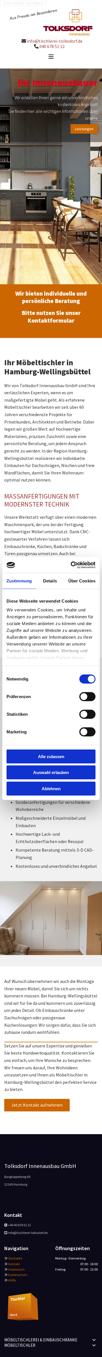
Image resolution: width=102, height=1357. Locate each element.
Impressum (16, 1269)
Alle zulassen (51, 756)
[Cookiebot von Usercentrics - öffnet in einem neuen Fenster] (71, 565)
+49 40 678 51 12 (19, 1225)
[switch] (87, 696)
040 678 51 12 (52, 46)
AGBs (12, 1280)
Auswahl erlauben (51, 772)
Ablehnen (51, 788)
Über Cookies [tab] (81, 580)
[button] (51, 57)
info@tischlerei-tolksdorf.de (54, 41)
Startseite (15, 1258)
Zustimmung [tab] (19, 580)
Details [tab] (50, 580)
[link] (94, 1340)
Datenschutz (17, 1275)
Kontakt (14, 1264)
